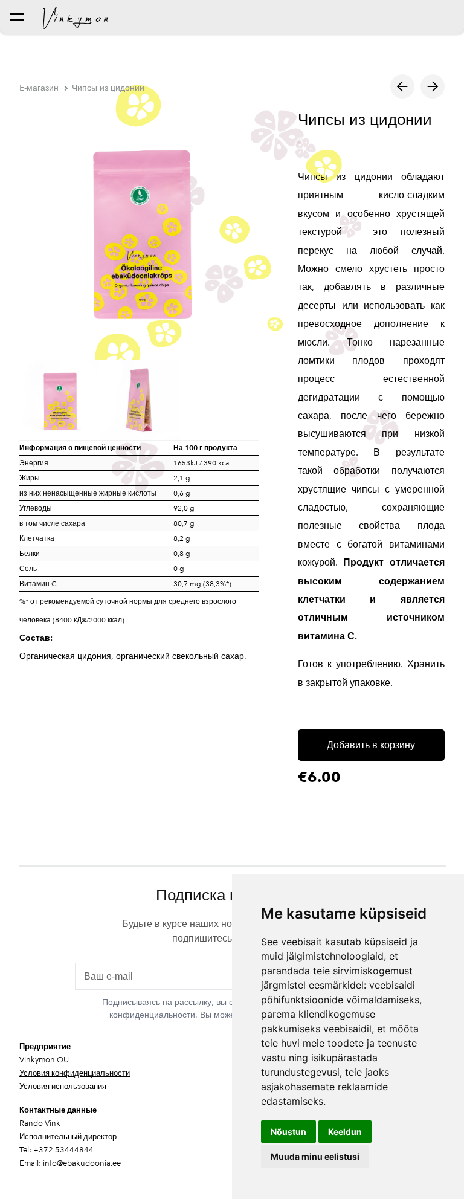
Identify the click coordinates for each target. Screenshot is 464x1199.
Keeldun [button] (345, 1131)
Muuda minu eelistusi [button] (315, 1156)
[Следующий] (432, 86)
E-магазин (39, 88)
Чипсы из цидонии (108, 88)
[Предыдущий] (402, 86)
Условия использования (62, 1086)
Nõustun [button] (288, 1131)
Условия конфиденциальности (74, 1073)
